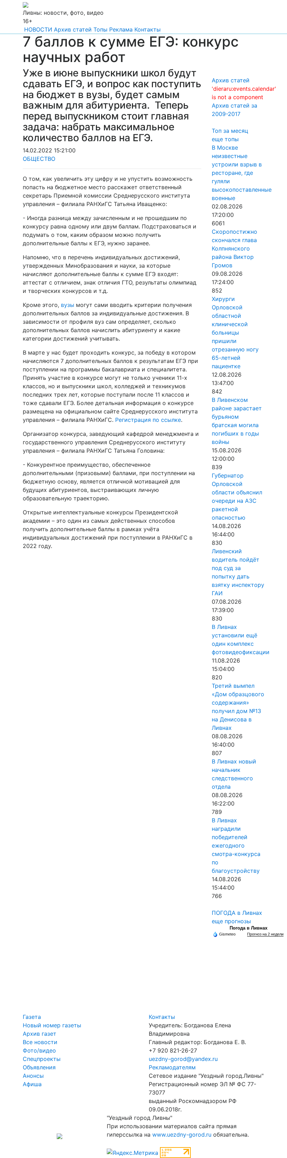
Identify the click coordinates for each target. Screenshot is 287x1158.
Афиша (32, 1084)
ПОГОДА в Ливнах (237, 912)
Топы (100, 29)
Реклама (121, 29)
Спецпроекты (42, 1058)
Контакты (147, 29)
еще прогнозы (231, 921)
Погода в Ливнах (248, 928)
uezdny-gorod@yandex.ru (183, 1058)
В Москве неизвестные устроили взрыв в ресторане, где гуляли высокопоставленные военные (242, 172)
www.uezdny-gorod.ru (181, 1134)
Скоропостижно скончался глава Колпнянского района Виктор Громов (234, 248)
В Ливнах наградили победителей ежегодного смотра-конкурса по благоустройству (236, 845)
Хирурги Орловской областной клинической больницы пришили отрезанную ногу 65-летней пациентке (235, 332)
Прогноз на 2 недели (265, 934)
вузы (67, 304)
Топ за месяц (230, 130)
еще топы (225, 139)
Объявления (39, 1067)
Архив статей (73, 29)
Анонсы (33, 1075)
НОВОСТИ (38, 29)
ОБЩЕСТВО (39, 158)
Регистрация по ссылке (148, 419)
